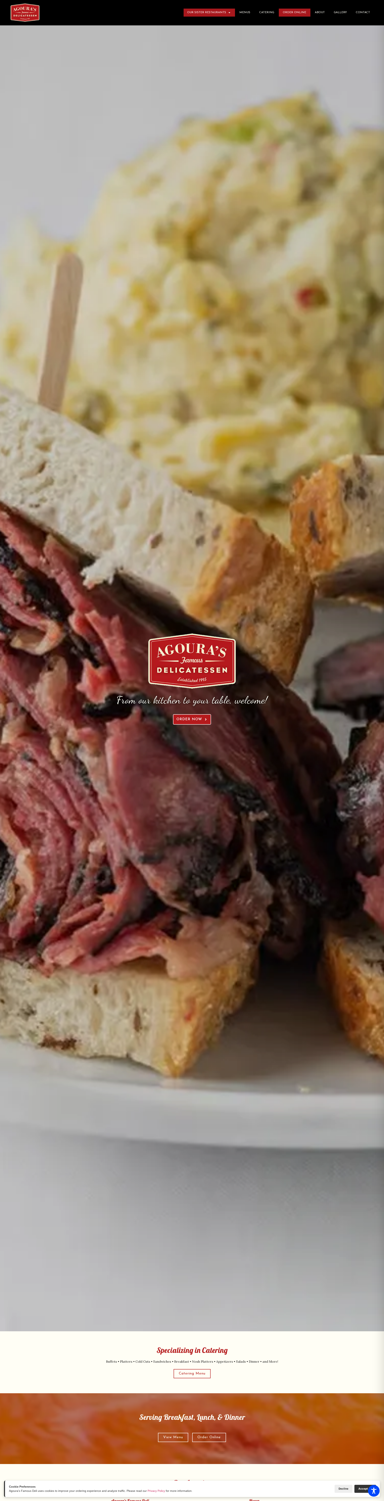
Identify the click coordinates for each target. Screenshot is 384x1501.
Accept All (365, 1488)
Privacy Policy (156, 1490)
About (320, 12)
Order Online (296, 13)
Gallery (340, 12)
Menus (244, 12)
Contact (363, 12)
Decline (343, 1488)
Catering (266, 12)
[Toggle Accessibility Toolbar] (374, 1491)
